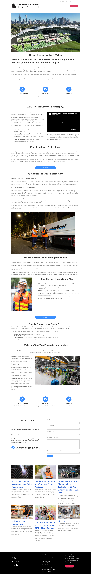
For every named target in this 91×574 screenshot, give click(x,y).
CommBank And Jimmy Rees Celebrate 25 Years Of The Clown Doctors (45, 525)
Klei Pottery (63, 521)
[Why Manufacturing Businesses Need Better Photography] (22, 472)
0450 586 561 (63, 1)
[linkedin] (17, 565)
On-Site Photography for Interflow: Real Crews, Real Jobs (45, 484)
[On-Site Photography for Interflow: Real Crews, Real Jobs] (45, 472)
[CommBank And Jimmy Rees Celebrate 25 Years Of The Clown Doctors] (45, 512)
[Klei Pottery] (69, 512)
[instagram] (14, 565)
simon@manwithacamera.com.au (74, 1)
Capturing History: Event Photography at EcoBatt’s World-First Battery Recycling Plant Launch (68, 487)
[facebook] (12, 565)
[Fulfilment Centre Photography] (22, 512)
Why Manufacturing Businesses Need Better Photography (21, 484)
